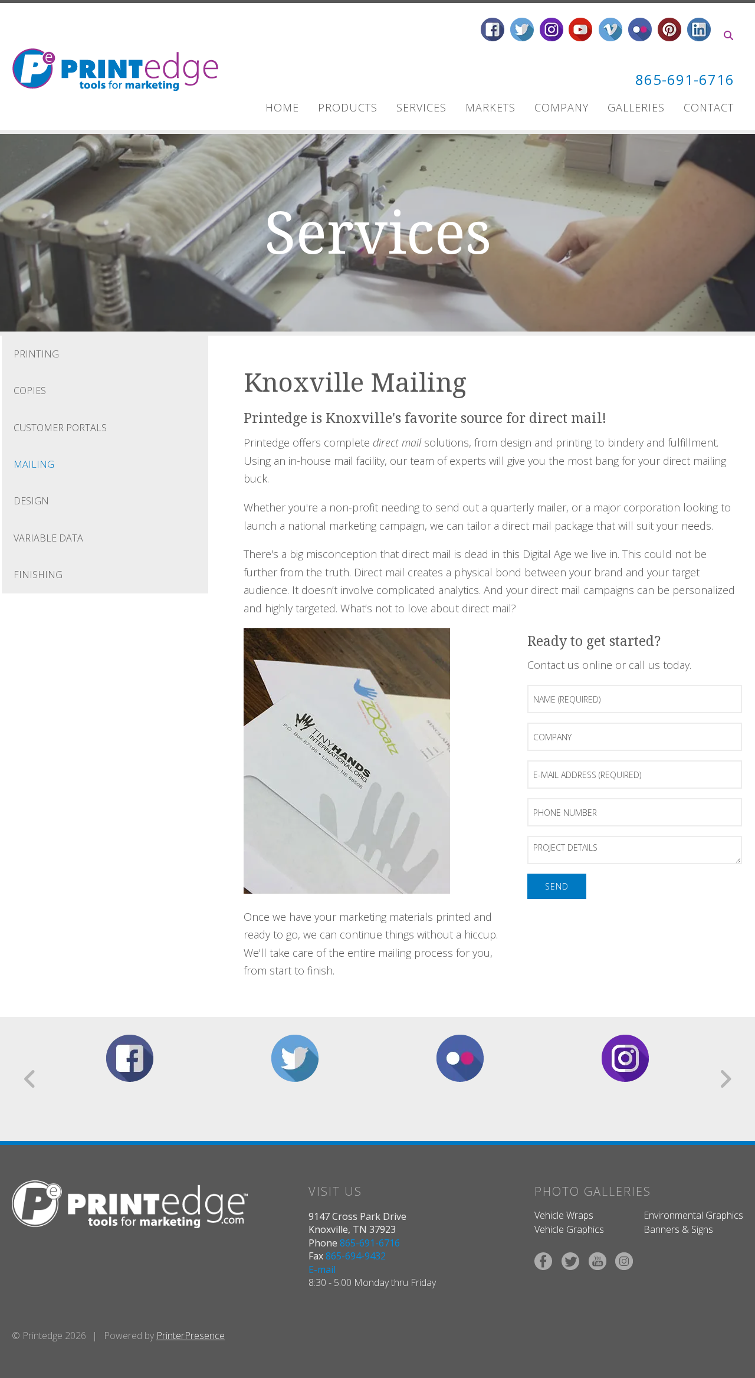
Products (348, 107)
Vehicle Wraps (563, 1215)
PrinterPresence (190, 1335)
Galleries (636, 107)
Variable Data (48, 537)
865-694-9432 (356, 1255)
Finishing (38, 574)
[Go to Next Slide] (725, 1079)
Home (282, 107)
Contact (709, 107)
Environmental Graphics (693, 1215)
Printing (36, 353)
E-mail (322, 1269)
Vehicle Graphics (569, 1229)
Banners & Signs (678, 1229)
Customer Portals (60, 427)
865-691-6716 (684, 79)
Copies (30, 390)
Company (561, 107)
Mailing (34, 464)
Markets (490, 107)
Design (31, 500)
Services (421, 107)
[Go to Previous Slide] (30, 1079)
